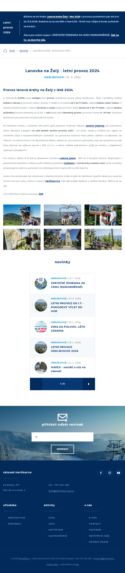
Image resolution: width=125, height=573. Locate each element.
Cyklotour (69, 163)
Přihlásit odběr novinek (62, 424)
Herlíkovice (16, 518)
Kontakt (95, 524)
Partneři (95, 530)
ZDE (41, 194)
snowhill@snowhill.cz (104, 559)
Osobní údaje (98, 542)
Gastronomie (58, 536)
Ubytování (56, 530)
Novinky (24, 51)
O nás (93, 518)
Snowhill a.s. (24, 559)
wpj (77, 564)
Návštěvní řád (99, 536)
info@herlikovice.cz (61, 491)
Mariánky (14, 524)
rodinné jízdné (68, 158)
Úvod (12, 51)
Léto (52, 524)
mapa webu (52, 564)
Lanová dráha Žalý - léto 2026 (63, 17)
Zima (52, 518)
